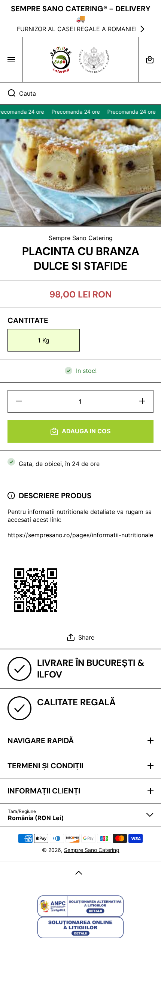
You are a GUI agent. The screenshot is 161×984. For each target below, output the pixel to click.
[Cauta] (7, 93)
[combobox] (80, 93)
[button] (150, 59)
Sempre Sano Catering (91, 850)
